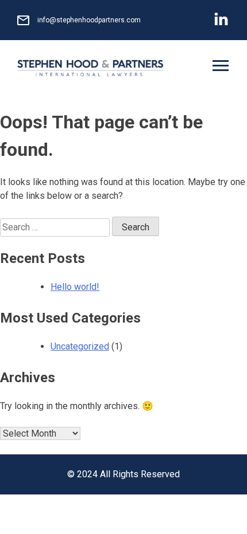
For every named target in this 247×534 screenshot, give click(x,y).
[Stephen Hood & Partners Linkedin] (221, 20)
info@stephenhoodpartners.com (89, 20)
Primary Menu (222, 67)
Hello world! (75, 286)
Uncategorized (80, 346)
